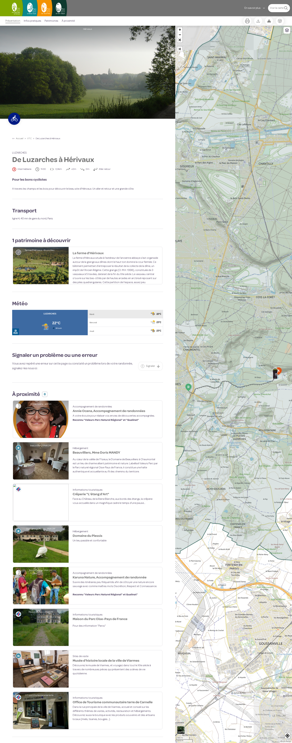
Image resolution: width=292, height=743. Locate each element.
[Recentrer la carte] (179, 49)
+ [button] (180, 30)
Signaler (150, 383)
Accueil (19, 139)
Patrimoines (51, 21)
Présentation (12, 21)
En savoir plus (253, 8)
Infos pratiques (32, 21)
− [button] (180, 35)
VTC (29, 139)
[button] (179, 39)
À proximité (68, 21)
